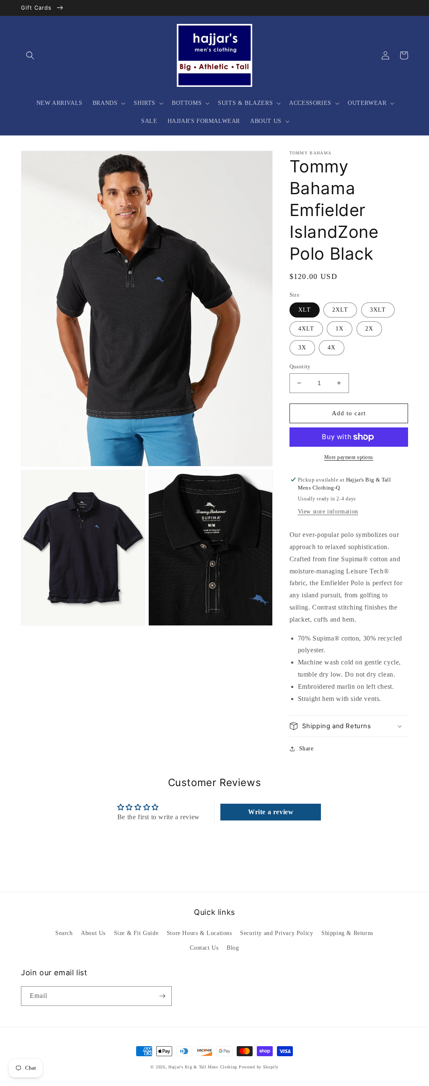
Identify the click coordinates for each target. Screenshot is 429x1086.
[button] (30, 55)
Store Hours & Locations (199, 933)
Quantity (300, 366)
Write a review (270, 811)
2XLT (340, 310)
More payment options (348, 457)
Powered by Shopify (259, 1067)
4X (332, 347)
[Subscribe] (162, 996)
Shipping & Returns (347, 933)
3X (302, 347)
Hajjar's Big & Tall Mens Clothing (202, 1067)
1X (340, 329)
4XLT (306, 329)
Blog (233, 948)
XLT (304, 310)
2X (369, 329)
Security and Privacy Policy (276, 933)
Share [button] (306, 748)
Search (64, 933)
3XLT (378, 310)
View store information (328, 511)
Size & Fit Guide (136, 933)
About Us (93, 933)
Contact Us (204, 948)
